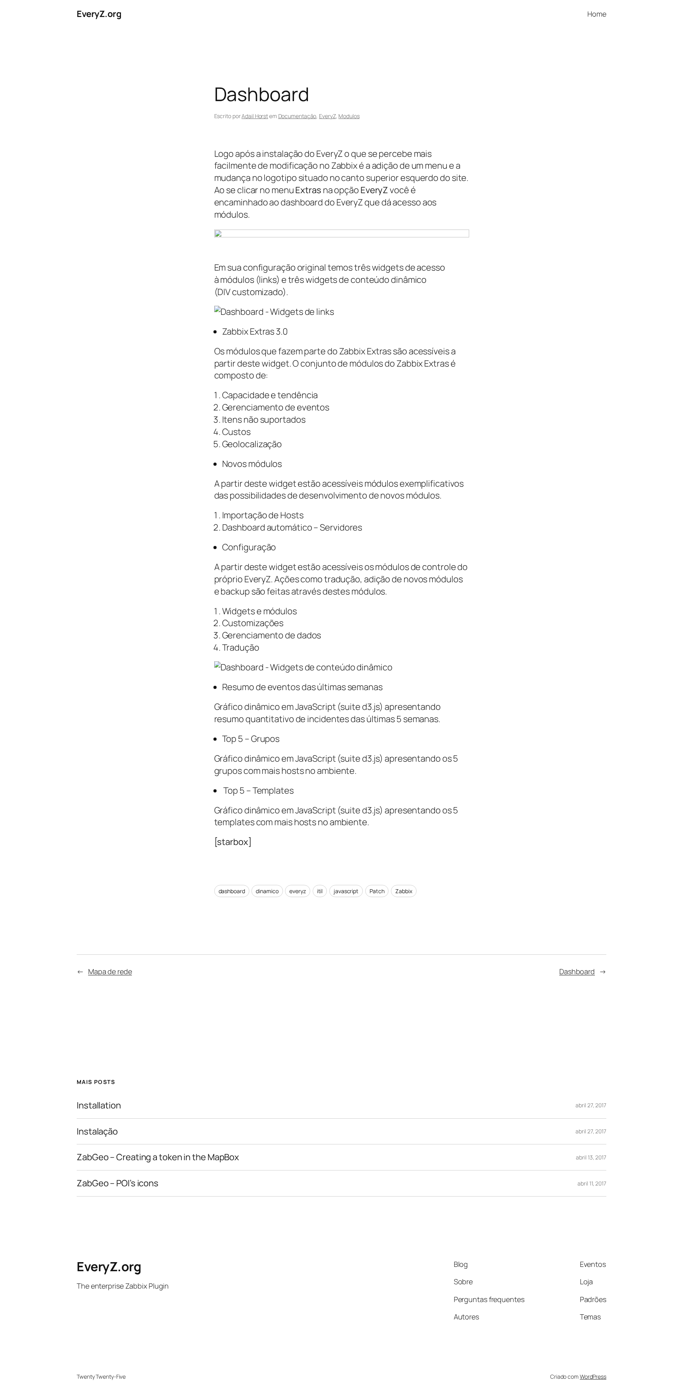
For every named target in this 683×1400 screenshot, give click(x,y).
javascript (346, 891)
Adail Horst (255, 116)
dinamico (267, 891)
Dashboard (577, 971)
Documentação (297, 116)
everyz (297, 891)
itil (320, 891)
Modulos (348, 116)
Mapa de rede (110, 971)
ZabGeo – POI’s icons (117, 1183)
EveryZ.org (99, 14)
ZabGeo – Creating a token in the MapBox (158, 1157)
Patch (377, 891)
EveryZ (327, 116)
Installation (99, 1105)
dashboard (232, 891)
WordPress (593, 1376)
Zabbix (403, 891)
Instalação (97, 1132)
